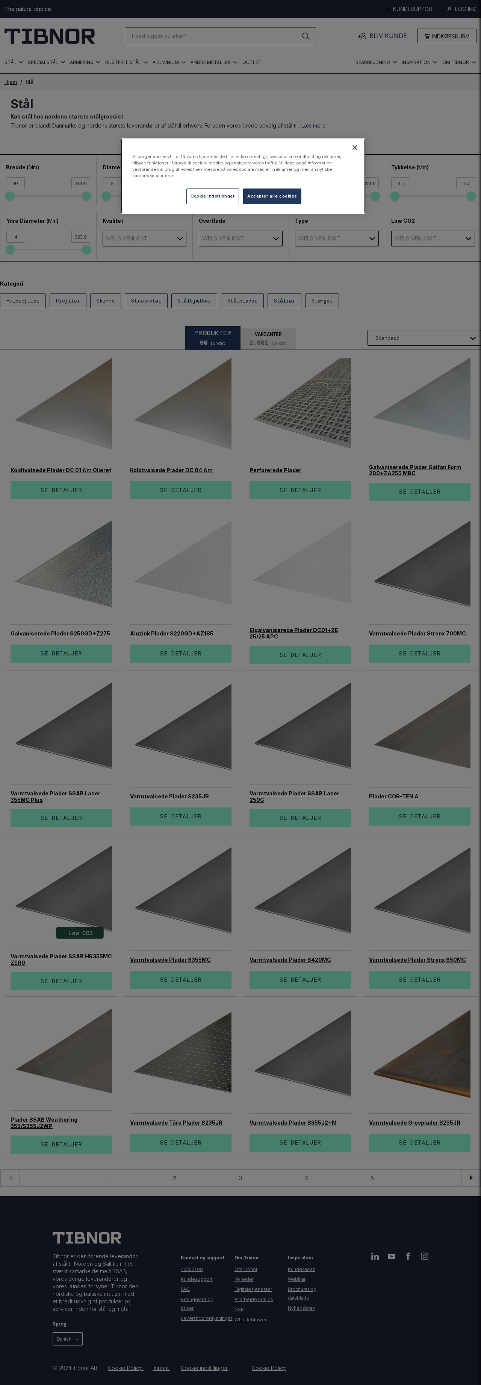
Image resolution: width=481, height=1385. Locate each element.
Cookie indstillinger (212, 196)
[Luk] (354, 147)
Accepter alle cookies (272, 196)
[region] (243, 176)
